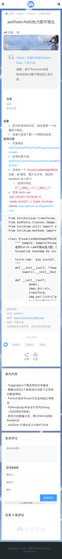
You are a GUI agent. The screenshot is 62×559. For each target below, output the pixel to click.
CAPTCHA (27, 503)
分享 (26, 359)
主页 (10, 13)
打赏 (35, 359)
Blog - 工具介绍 (25, 62)
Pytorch (31, 13)
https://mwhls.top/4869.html (29, 317)
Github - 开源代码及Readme (33, 57)
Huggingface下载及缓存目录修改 (28, 385)
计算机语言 (45, 13)
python (16, 344)
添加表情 (13, 467)
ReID (42, 344)
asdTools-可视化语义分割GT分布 (28, 424)
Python (20, 13)
